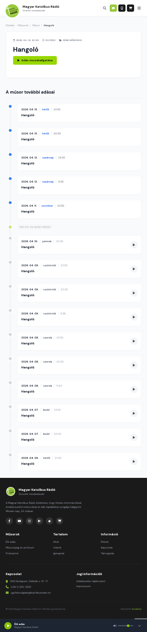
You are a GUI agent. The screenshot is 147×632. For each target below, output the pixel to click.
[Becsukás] (139, 625)
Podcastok (12, 553)
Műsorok (23, 25)
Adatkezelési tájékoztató (90, 581)
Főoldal (10, 25)
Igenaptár (59, 553)
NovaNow (136, 609)
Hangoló (27, 115)
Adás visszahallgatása (37, 60)
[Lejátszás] (7, 625)
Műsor (36, 25)
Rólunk (105, 541)
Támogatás (107, 553)
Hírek (56, 541)
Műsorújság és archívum (20, 547)
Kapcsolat (107, 547)
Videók (57, 547)
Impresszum (83, 586)
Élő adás (11, 541)
